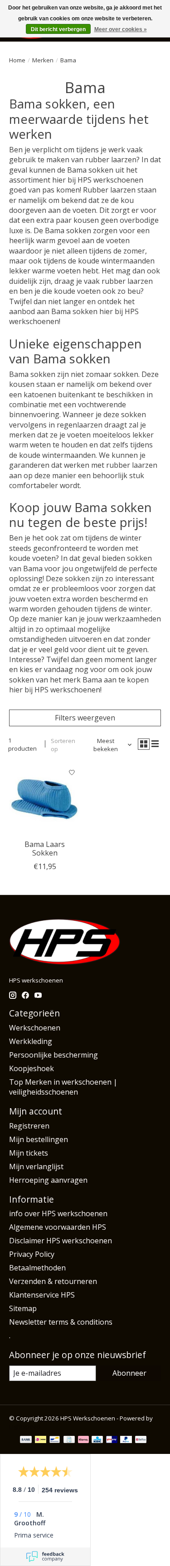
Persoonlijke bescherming (53, 1055)
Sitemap (23, 1308)
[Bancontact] (54, 1440)
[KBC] (97, 1440)
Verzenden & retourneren (53, 1281)
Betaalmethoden (37, 1268)
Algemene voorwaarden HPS (57, 1227)
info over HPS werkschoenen (58, 1213)
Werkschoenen (34, 1028)
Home (17, 60)
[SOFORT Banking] (83, 1440)
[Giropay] (111, 1440)
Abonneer (129, 1373)
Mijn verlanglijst (36, 1166)
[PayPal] (126, 1440)
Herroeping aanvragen (48, 1180)
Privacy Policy (31, 1254)
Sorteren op (63, 745)
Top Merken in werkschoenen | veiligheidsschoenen (63, 1087)
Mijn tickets (28, 1153)
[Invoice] (69, 1440)
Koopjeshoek (31, 1068)
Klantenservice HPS (42, 1295)
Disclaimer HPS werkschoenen (60, 1241)
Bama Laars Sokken (44, 848)
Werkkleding (30, 1041)
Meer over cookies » (120, 29)
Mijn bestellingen (38, 1139)
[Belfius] (140, 1440)
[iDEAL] (40, 1440)
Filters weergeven (85, 718)
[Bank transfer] (26, 1440)
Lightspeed (24, 1426)
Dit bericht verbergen (58, 29)
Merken (42, 60)
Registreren (29, 1126)
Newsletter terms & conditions (60, 1322)
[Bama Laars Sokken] (44, 799)
